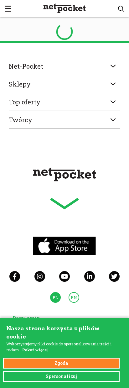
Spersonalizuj (61, 376)
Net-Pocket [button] (26, 66)
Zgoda (61, 363)
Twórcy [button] (20, 120)
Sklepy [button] (20, 84)
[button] (121, 9)
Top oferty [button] (24, 102)
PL (55, 297)
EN (74, 297)
